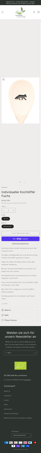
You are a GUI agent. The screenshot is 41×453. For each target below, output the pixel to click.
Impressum (7, 396)
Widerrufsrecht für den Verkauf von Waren (18, 418)
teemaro (18, 449)
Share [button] (6, 304)
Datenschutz (8, 409)
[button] (2, 12)
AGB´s (6, 405)
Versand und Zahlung (11, 413)
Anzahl (3, 206)
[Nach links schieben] (16, 182)
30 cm (6, 219)
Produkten (27, 380)
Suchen (6, 400)
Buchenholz (8, 226)
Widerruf (7, 391)
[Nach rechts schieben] (25, 182)
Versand (9, 203)
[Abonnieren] (35, 353)
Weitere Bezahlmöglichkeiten (20, 243)
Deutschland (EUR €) (19, 435)
